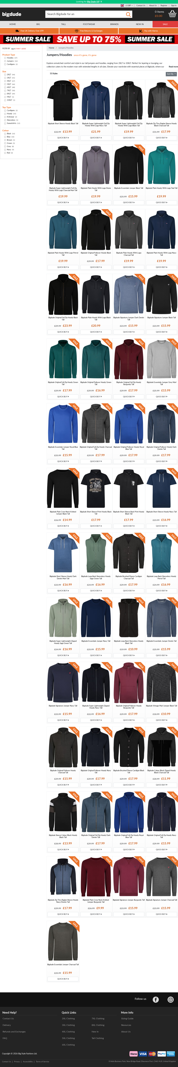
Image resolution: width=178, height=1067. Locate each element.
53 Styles (54, 74)
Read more (173, 67)
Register (164, 6)
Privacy (17, 1062)
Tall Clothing (98, 1038)
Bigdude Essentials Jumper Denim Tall (161, 641)
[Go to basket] (172, 13)
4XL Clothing (68, 1032)
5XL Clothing (68, 1038)
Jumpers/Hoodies (66, 48)
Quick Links (69, 1012)
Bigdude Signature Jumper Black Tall (161, 317)
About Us (153, 6)
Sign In (173, 6)
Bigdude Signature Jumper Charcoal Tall (161, 900)
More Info (127, 1012)
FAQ (5, 1038)
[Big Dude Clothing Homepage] (11, 14)
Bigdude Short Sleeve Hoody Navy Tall (161, 512)
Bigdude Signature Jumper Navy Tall (63, 706)
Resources (126, 1025)
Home (51, 48)
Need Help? (9, 1012)
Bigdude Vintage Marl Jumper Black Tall (161, 706)
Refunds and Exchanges (14, 1032)
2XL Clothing (68, 1018)
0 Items (159, 11)
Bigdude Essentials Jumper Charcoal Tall (63, 964)
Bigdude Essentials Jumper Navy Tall (95, 641)
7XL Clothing (98, 1018)
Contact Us (140, 6)
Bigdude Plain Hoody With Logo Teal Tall (161, 188)
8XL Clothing (98, 1025)
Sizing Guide (127, 1018)
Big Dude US (93, 2)
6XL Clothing (68, 1045)
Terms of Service (42, 1062)
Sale (165, 24)
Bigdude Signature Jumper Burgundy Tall (129, 900)
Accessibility (28, 1062)
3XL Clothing (68, 1025)
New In (95, 1032)
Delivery (7, 1025)
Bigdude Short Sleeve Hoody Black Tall (63, 123)
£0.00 (158, 16)
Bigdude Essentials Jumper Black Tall (128, 188)
